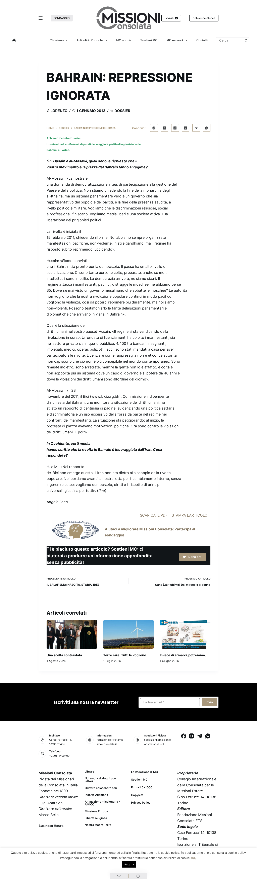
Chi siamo (57, 40)
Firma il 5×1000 (141, 787)
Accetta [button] (129, 864)
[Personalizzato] (119, 876)
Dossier (122, 111)
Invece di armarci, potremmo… (184, 655)
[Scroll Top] (138, 876)
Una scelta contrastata (64, 655)
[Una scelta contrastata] (72, 634)
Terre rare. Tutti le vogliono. (125, 655)
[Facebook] (154, 128)
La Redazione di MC (144, 772)
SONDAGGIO (62, 18)
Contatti (202, 40)
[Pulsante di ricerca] (246, 40)
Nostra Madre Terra (98, 824)
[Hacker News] (186, 128)
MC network (175, 40)
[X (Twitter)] (164, 128)
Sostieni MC (148, 40)
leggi (194, 858)
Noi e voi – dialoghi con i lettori (101, 780)
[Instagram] (191, 735)
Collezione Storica (204, 18)
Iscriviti (169, 18)
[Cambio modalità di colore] (14, 40)
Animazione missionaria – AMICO (102, 803)
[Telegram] (196, 128)
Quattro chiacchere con (101, 788)
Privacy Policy (140, 802)
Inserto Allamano (96, 794)
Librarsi (90, 771)
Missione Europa (96, 811)
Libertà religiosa (96, 818)
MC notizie (123, 40)
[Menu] (41, 18)
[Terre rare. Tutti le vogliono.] (128, 634)
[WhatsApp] (207, 128)
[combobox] (229, 40)
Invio (209, 702)
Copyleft (137, 795)
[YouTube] (74, 835)
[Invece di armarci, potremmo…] (185, 634)
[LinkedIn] (175, 128)
